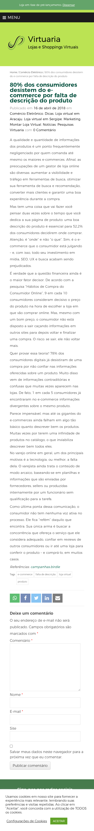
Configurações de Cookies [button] (27, 821)
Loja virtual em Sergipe (43, 119)
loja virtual (65, 574)
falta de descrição (46, 574)
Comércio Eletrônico (31, 72)
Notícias (49, 124)
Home (13, 72)
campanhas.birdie (45, 567)
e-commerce (25, 574)
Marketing (72, 119)
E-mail (16, 711)
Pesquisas (65, 124)
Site (13, 728)
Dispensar (69, 5)
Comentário (21, 641)
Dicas (49, 113)
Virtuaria (17, 130)
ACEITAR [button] (59, 821)
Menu (13, 17)
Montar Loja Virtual (25, 124)
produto (22, 581)
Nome (16, 695)
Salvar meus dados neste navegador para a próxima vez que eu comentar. (46, 754)
